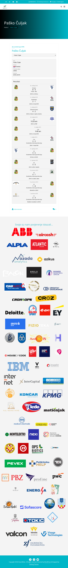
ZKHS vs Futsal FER (34, 104)
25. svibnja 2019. (34, 85)
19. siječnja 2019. (34, 148)
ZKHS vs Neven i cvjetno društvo (34, 114)
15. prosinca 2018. (34, 170)
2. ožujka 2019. (37, 127)
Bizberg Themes (34, 564)
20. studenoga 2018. (18, 47)
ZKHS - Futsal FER (34, 145)
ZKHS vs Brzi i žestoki (34, 167)
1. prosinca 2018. (34, 193)
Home (6, 27)
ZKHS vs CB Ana (34, 94)
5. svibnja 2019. (34, 107)
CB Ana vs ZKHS (34, 157)
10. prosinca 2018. (34, 182)
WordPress (47, 562)
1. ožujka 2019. (34, 137)
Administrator (18, 209)
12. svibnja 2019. (34, 97)
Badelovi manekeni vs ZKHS (34, 202)
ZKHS (15, 71)
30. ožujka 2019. (34, 117)
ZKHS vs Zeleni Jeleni (34, 178)
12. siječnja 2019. (34, 160)
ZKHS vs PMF (34, 124)
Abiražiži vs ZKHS (34, 190)
